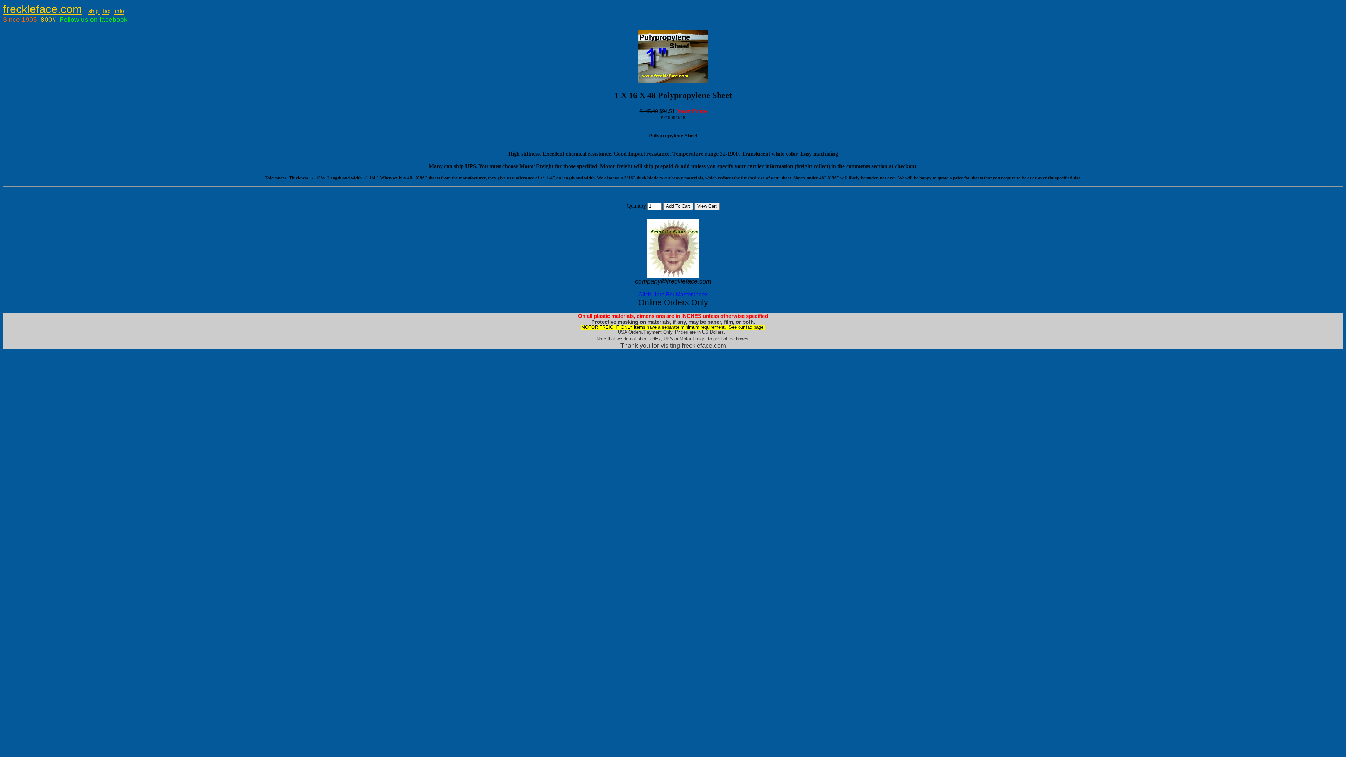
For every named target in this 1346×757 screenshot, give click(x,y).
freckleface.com (42, 9)
